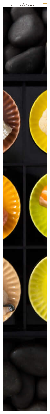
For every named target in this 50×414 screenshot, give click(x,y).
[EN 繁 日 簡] (42, 3)
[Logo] (25, 3)
